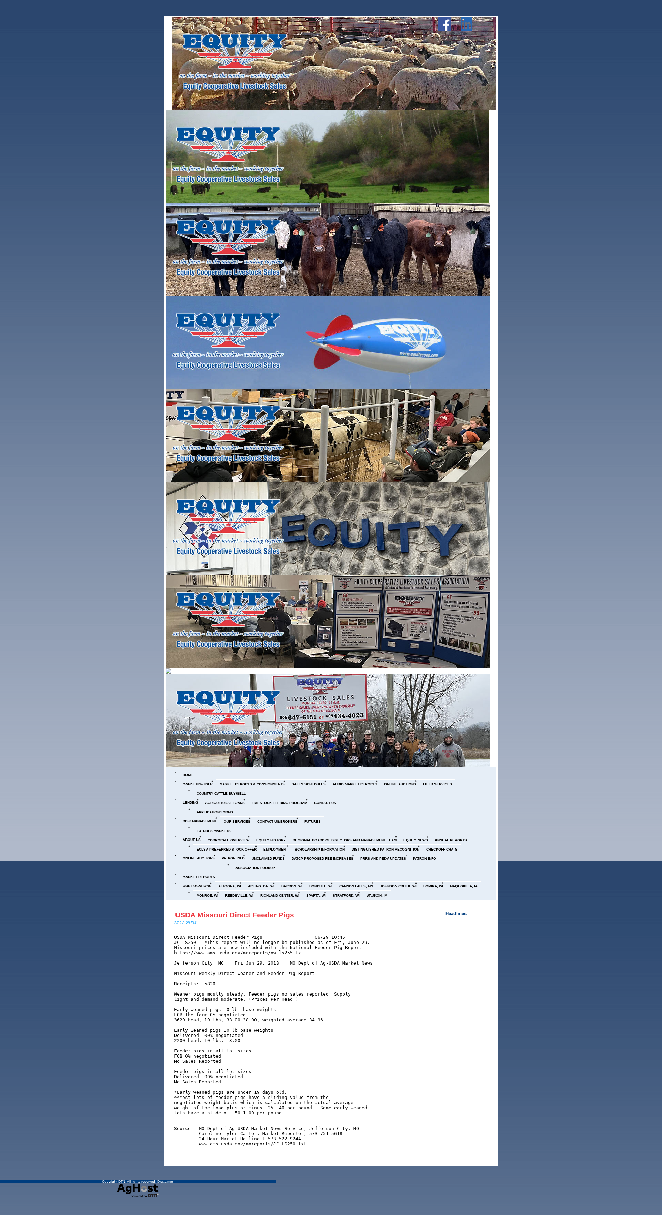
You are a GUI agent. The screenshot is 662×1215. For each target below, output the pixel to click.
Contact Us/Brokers (277, 821)
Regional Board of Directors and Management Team (345, 840)
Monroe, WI (207, 895)
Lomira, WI (433, 886)
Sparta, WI (316, 895)
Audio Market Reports (355, 784)
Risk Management (200, 821)
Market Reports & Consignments (252, 784)
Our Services (237, 821)
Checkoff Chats (442, 849)
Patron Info (233, 858)
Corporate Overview (228, 840)
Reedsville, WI (239, 895)
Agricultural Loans (225, 803)
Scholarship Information (320, 849)
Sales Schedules (309, 784)
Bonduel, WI (320, 886)
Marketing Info (198, 784)
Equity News (415, 840)
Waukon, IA (377, 895)
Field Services (437, 784)
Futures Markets (214, 831)
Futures (312, 821)
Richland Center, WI (279, 895)
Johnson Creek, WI (398, 886)
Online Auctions (400, 784)
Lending (190, 802)
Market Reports (199, 877)
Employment (275, 849)
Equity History (271, 840)
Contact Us (325, 803)
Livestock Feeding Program (279, 803)
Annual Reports (451, 840)
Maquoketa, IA (464, 886)
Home (188, 775)
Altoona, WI (229, 886)
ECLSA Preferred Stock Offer (227, 849)
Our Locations (197, 886)
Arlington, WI (261, 886)
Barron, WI (291, 886)
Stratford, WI (346, 895)
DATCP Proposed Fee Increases (322, 859)
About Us (192, 840)
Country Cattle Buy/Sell (221, 793)
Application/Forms (215, 812)
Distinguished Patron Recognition (385, 849)
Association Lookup (255, 868)
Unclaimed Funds (268, 859)
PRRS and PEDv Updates (383, 859)
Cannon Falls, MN (356, 886)
